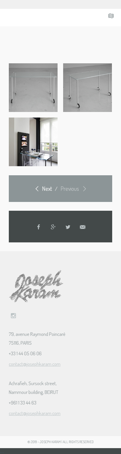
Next (46, 188)
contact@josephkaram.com (34, 364)
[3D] (33, 87)
